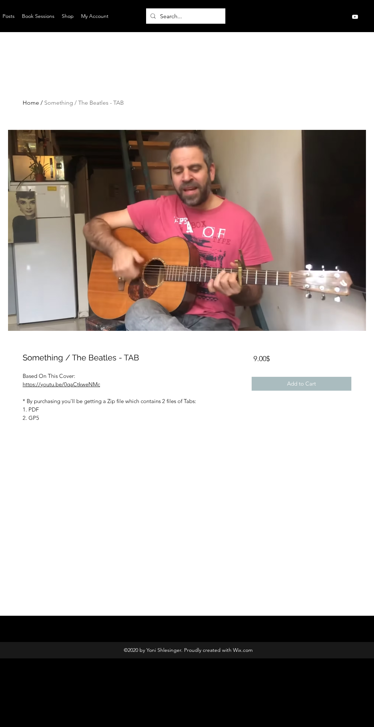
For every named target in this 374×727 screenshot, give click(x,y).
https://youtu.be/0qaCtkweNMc (61, 384)
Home (31, 102)
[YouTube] (355, 16)
